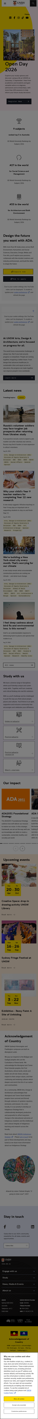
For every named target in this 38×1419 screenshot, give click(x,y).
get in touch (24, 1137)
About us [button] (6, 1290)
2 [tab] (5, 843)
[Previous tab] (15, 848)
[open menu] (5, 3)
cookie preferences (20, 292)
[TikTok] (23, 17)
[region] (19, 1385)
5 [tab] (22, 843)
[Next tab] (22, 848)
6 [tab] (28, 843)
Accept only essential (19, 1405)
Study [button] (5, 1278)
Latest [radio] (21, 397)
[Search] (33, 3)
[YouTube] (27, 17)
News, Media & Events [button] (13, 1284)
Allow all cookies (19, 1399)
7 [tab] (34, 843)
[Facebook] (14, 17)
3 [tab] (11, 843)
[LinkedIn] (10, 17)
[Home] (19, 3)
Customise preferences (19, 1411)
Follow (27, 14)
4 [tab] (17, 843)
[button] (19, 101)
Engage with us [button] (9, 1271)
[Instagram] (18, 17)
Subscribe (9, 1246)
